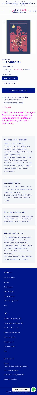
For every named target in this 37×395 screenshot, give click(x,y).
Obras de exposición (11, 301)
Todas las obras (9, 277)
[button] (2, 11)
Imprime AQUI (9, 291)
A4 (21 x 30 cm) (10, 78)
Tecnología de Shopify (25, 391)
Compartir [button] (7, 107)
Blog (5, 305)
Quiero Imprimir (9, 346)
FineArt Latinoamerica (15, 391)
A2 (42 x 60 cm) (10, 83)
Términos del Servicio (11, 328)
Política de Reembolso (12, 332)
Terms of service (10, 337)
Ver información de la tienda (13, 103)
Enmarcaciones (9, 296)
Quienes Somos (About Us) (13, 323)
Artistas (6, 282)
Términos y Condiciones (12, 318)
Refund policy (9, 342)
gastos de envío (18, 69)
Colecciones (8, 287)
